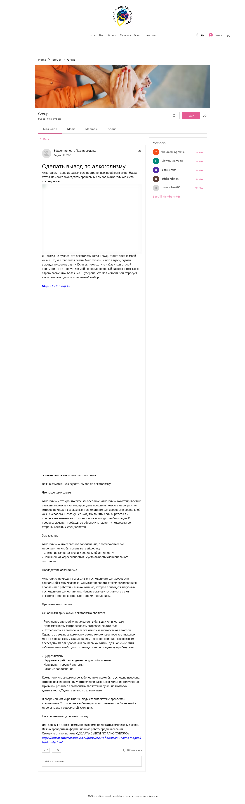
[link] (50, 129)
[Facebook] (197, 35)
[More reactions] (56, 750)
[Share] (139, 151)
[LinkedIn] (202, 35)
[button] (228, 35)
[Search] (174, 115)
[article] (91, 458)
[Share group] (204, 115)
